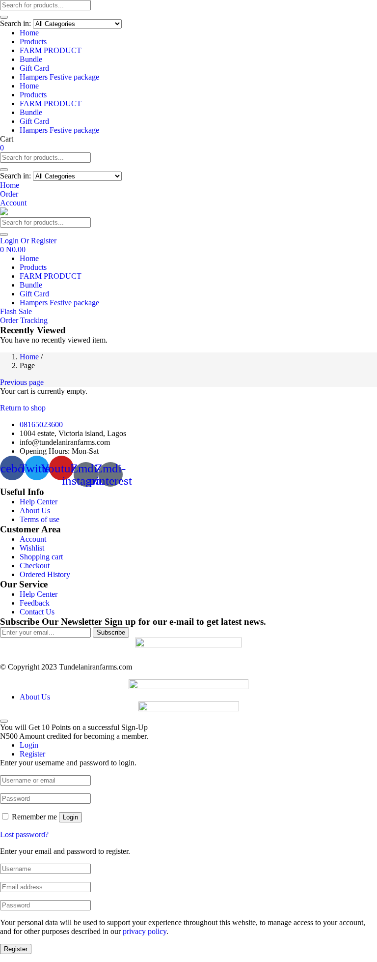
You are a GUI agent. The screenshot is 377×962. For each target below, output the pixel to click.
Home (29, 33)
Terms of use (39, 519)
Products (33, 41)
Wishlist (32, 548)
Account (33, 539)
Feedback (35, 603)
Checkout (35, 565)
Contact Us (37, 612)
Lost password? (24, 834)
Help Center (38, 501)
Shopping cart (41, 557)
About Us (35, 510)
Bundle (31, 59)
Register (15, 949)
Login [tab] (29, 745)
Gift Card (34, 68)
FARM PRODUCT (50, 50)
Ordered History (45, 574)
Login (70, 817)
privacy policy (144, 931)
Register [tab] (32, 754)
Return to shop (23, 408)
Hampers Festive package (59, 77)
